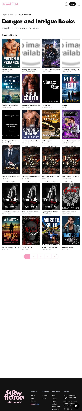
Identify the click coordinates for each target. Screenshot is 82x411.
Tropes (4, 15)
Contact (45, 395)
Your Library (33, 399)
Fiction (12, 15)
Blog (54, 395)
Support (55, 398)
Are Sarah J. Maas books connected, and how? (70, 403)
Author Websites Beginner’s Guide (70, 396)
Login (72, 4)
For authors (34, 404)
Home (32, 395)
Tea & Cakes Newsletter (56, 403)
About (44, 398)
